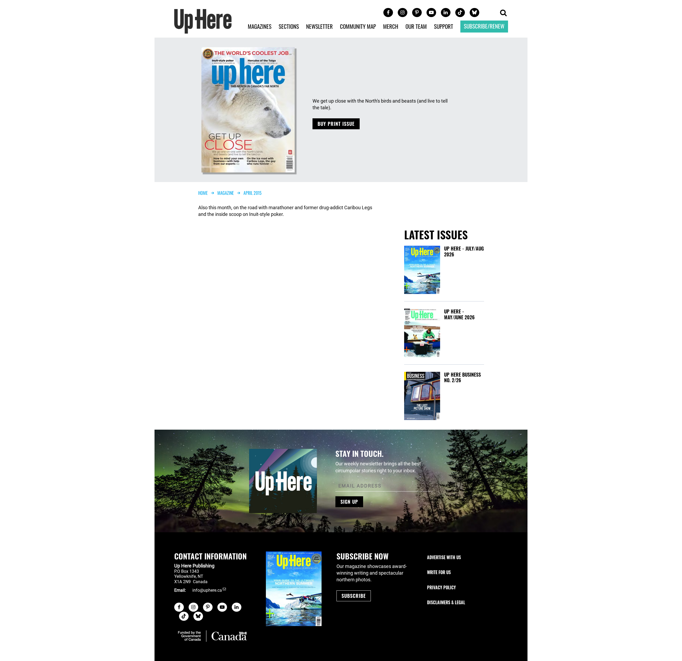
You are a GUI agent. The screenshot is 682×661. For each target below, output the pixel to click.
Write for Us (439, 572)
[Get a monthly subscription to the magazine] (294, 588)
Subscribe (354, 595)
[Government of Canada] (212, 636)
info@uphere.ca (207, 590)
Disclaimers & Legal (446, 602)
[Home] (203, 20)
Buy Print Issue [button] (336, 123)
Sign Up (349, 501)
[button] (503, 13)
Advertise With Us (444, 557)
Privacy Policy (441, 587)
